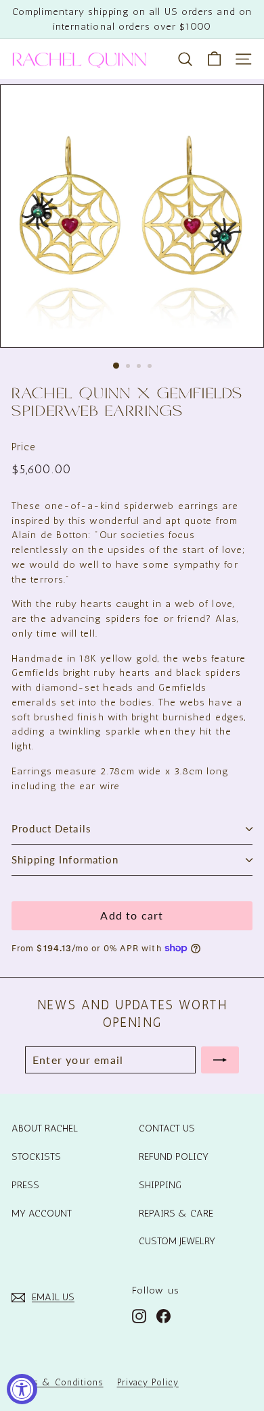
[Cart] (214, 59)
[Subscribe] (220, 1059)
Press (25, 1185)
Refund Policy (173, 1156)
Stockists (36, 1156)
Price (24, 447)
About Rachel (45, 1128)
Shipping (160, 1185)
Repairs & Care (176, 1213)
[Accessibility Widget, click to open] (22, 1389)
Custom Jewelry (177, 1241)
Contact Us (167, 1128)
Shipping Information (65, 859)
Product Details (51, 828)
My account (42, 1213)
